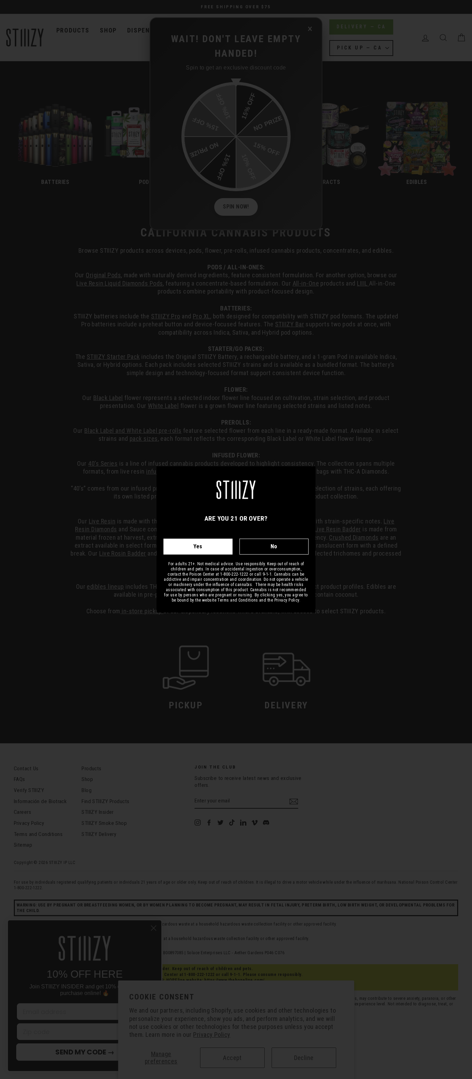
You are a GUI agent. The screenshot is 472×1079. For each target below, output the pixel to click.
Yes (197, 546)
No (274, 546)
